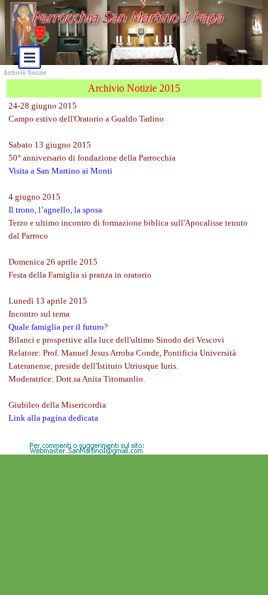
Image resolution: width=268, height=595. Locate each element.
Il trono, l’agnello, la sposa (55, 210)
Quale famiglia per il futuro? (58, 327)
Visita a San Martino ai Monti (60, 171)
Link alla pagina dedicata (53, 418)
